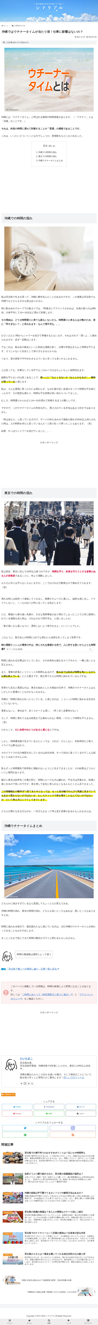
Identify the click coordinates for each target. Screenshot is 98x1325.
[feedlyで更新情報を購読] (28, 1083)
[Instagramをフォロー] (25, 1083)
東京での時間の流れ (47, 156)
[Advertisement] (49, 188)
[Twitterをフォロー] (21, 1083)
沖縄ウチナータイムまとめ (50, 160)
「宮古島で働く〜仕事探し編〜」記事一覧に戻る (31, 969)
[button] (90, 649)
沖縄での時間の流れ (47, 152)
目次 (45, 145)
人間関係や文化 (9, 1094)
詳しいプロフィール (74, 1077)
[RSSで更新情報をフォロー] (32, 1083)
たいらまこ (26, 1058)
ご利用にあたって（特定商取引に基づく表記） (46, 994)
